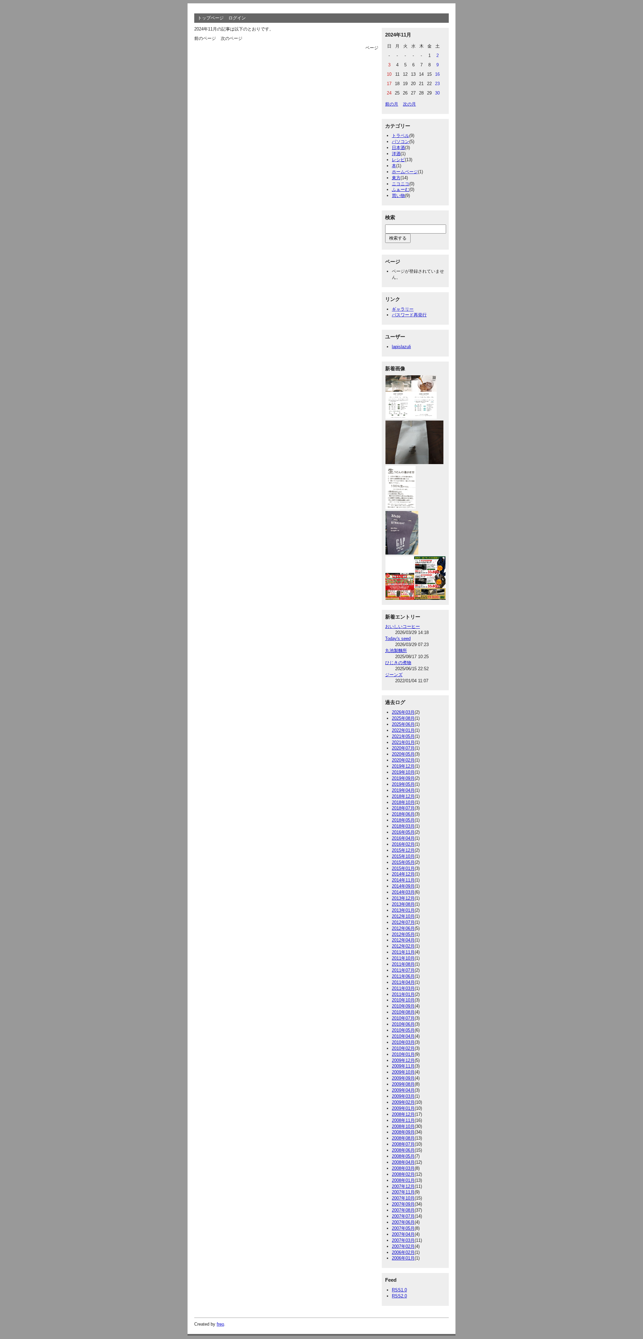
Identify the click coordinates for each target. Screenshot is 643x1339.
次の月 (409, 104)
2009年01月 (403, 1108)
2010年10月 (403, 1000)
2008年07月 (403, 1144)
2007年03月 (403, 1240)
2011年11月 (403, 952)
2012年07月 (403, 922)
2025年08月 (403, 718)
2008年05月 (403, 1156)
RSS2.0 (399, 1295)
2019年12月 (403, 766)
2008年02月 (403, 1174)
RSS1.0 (399, 1289)
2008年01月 (403, 1180)
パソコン (400, 141)
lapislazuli (401, 346)
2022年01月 (403, 730)
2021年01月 (403, 742)
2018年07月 (403, 808)
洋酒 (396, 153)
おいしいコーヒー (402, 626)
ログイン (237, 17)
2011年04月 (403, 982)
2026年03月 (403, 712)
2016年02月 (403, 844)
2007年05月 (403, 1228)
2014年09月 (403, 886)
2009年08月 (403, 1084)
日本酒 (398, 147)
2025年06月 (403, 724)
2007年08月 (403, 1210)
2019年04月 (403, 790)
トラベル (400, 135)
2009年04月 (403, 1090)
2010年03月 (403, 1042)
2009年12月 (403, 1060)
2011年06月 (403, 976)
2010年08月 (403, 1012)
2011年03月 (403, 988)
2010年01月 (403, 1054)
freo (220, 1324)
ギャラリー (403, 309)
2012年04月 (403, 940)
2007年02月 (403, 1246)
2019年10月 (403, 772)
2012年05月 (403, 934)
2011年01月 (403, 994)
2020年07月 (403, 748)
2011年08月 (403, 964)
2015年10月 (403, 856)
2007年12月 (403, 1186)
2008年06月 (403, 1150)
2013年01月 (403, 910)
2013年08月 (403, 904)
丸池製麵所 (396, 650)
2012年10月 (403, 916)
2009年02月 (403, 1102)
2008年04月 (403, 1162)
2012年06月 (403, 928)
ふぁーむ (400, 189)
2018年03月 (403, 826)
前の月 (391, 104)
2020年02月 (403, 760)
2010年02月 (403, 1048)
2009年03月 (403, 1096)
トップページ (211, 17)
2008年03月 (403, 1168)
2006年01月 (403, 1258)
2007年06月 (403, 1222)
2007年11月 (403, 1192)
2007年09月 (403, 1204)
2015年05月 (403, 862)
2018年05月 (403, 820)
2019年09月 (403, 778)
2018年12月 (403, 796)
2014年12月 (403, 874)
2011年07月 (403, 970)
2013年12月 (403, 898)
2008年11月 (403, 1120)
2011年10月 (403, 958)
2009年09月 (403, 1078)
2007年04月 (403, 1234)
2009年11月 (403, 1066)
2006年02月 (403, 1252)
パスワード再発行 (409, 314)
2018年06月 (403, 814)
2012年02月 (403, 946)
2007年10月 (403, 1198)
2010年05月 (403, 1030)
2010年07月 (403, 1018)
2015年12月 (403, 850)
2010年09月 (403, 1006)
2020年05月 (403, 754)
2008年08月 (403, 1138)
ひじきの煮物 (398, 662)
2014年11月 (403, 880)
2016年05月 (403, 832)
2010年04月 (403, 1036)
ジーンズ (394, 674)
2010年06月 (403, 1024)
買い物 (398, 195)
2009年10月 (403, 1072)
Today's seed (398, 638)
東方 (396, 177)
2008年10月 (403, 1126)
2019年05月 (403, 784)
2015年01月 (403, 868)
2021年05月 (403, 736)
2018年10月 (403, 802)
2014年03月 (403, 892)
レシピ (398, 159)
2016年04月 (403, 838)
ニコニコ (400, 183)
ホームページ (405, 171)
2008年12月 (403, 1114)
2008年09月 (403, 1132)
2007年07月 (403, 1216)
